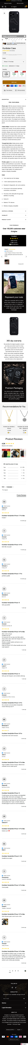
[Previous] (2, 39)
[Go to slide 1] (6, 38)
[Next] (25, 39)
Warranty (5, 215)
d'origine (3, 9)
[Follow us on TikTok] (16, 987)
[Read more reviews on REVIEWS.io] (14, 245)
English (18, 1029)
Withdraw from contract (14, 1039)
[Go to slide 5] (17, 38)
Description (5, 99)
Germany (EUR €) (10, 1029)
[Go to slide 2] (10, 38)
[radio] (6, 74)
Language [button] (9, 487)
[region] (14, 256)
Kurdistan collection (9, 9)
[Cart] (25, 6)
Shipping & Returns (7, 211)
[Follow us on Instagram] (12, 987)
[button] (2, 257)
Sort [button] (3, 487)
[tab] (21, 495)
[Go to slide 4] (15, 38)
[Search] (5, 6)
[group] (14, 444)
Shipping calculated (12, 54)
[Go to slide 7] (22, 38)
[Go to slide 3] (12, 38)
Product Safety (6, 219)
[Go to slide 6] (20, 38)
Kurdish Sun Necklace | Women (9, 427)
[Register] (24, 998)
